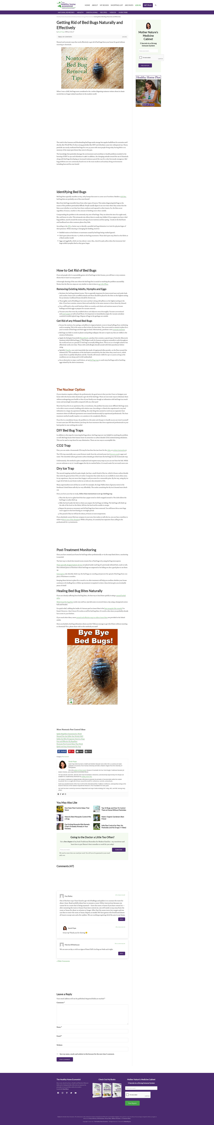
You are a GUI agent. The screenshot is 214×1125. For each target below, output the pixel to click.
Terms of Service (93, 1118)
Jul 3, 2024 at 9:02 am (120, 927)
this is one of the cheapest (70, 519)
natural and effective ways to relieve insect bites (92, 617)
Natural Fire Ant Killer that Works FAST (70, 736)
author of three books (80, 770)
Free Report (145, 65)
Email (59, 1036)
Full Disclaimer (100, 1118)
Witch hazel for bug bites (65, 602)
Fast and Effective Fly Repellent (67, 741)
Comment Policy (127, 1118)
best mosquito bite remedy (113, 608)
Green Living (81, 16)
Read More (66, 1089)
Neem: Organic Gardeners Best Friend (112, 818)
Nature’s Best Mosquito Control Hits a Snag (78, 818)
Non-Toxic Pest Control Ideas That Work (77, 809)
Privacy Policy (108, 1118)
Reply (121, 919)
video (109, 450)
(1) (80, 340)
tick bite (123, 196)
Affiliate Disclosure (116, 1118)
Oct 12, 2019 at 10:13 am (120, 943)
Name (59, 1027)
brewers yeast (114, 454)
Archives (74, 16)
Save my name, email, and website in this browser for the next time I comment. (87, 1054)
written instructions (119, 450)
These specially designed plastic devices (69, 565)
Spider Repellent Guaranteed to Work (69, 734)
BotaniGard (84, 338)
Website (59, 1045)
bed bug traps (94, 360)
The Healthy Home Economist (101, 1121)
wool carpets (66, 314)
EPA (69, 226)
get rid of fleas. (103, 284)
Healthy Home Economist (64, 16)
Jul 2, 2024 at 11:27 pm (120, 894)
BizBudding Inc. (127, 1121)
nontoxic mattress (119, 329)
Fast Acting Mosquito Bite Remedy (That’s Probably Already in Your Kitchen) (77, 826)
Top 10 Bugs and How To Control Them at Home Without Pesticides (113, 809)
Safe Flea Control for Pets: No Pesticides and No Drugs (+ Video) (113, 826)
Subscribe (118, 849)
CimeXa (68, 350)
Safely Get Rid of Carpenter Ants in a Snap (71, 739)
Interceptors (61, 574)
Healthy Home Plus (86, 776)
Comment (61, 1002)
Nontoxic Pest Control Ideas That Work (70, 744)
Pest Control (89, 16)
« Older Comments (63, 961)
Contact (59, 1116)
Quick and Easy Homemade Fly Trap (69, 746)
